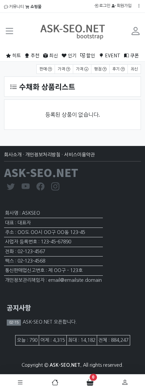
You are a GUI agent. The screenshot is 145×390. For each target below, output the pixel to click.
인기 (71, 55)
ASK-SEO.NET (41, 172)
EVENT (112, 55)
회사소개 (13, 154)
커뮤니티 (16, 7)
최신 (53, 55)
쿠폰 (134, 55)
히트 (16, 55)
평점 (98, 69)
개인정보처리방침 (42, 154)
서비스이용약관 (79, 154)
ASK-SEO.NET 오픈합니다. (49, 322)
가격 (62, 69)
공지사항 (19, 307)
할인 (90, 55)
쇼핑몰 (35, 7)
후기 (116, 69)
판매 (43, 69)
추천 (34, 55)
